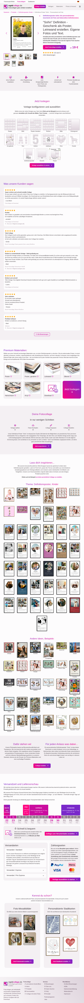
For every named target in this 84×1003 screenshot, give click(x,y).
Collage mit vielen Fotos (33, 994)
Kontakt (48, 994)
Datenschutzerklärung (70, 989)
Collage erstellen (40, 6)
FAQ (47, 991)
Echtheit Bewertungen (70, 984)
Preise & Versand (71, 6)
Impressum (67, 994)
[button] (7, 56)
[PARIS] (42, 154)
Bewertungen (50, 984)
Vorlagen (50, 6)
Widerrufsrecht (68, 991)
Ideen (28, 986)
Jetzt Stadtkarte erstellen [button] (61, 961)
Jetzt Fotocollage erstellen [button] (53, 47)
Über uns (48, 986)
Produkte (29, 989)
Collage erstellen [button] (40, 765)
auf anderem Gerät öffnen (33, 984)
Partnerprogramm (49, 997)
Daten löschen (50, 989)
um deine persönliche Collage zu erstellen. (49, 477)
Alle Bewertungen (42, 334)
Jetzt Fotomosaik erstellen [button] (21, 961)
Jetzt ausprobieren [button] (41, 446)
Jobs (45, 999)
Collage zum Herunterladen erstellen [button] (60, 834)
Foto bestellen (30, 991)
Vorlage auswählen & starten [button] (41, 165)
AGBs (65, 986)
